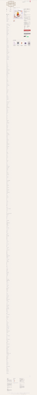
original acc (15, 7)
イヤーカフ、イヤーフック (18, 7)
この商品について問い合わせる (27, 33)
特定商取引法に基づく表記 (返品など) (26, 31)
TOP (13, 7)
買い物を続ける (25, 35)
